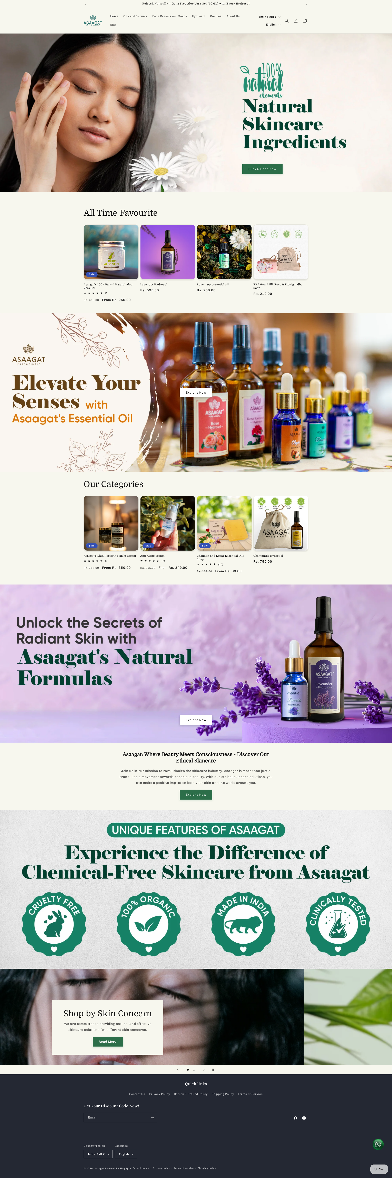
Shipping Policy (223, 1094)
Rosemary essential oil (213, 284)
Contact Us (137, 1094)
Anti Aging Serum (152, 555)
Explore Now (196, 392)
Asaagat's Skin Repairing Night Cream (110, 555)
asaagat (99, 1168)
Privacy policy (161, 1168)
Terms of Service (250, 1094)
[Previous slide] (177, 1069)
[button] (286, 20)
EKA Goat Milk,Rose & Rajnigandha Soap (277, 286)
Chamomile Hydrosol (268, 555)
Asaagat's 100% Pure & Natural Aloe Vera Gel (108, 286)
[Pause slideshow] (214, 1069)
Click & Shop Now (262, 169)
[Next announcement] (306, 4)
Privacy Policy (159, 1094)
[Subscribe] (152, 1117)
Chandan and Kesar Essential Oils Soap (220, 557)
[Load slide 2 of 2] (194, 1070)
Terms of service (184, 1168)
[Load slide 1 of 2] (188, 1070)
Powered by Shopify (117, 1168)
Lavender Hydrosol (153, 284)
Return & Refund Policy (191, 1094)
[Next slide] (203, 1069)
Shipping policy (207, 1168)
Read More (196, 1041)
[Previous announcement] (85, 4)
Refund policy (141, 1168)
